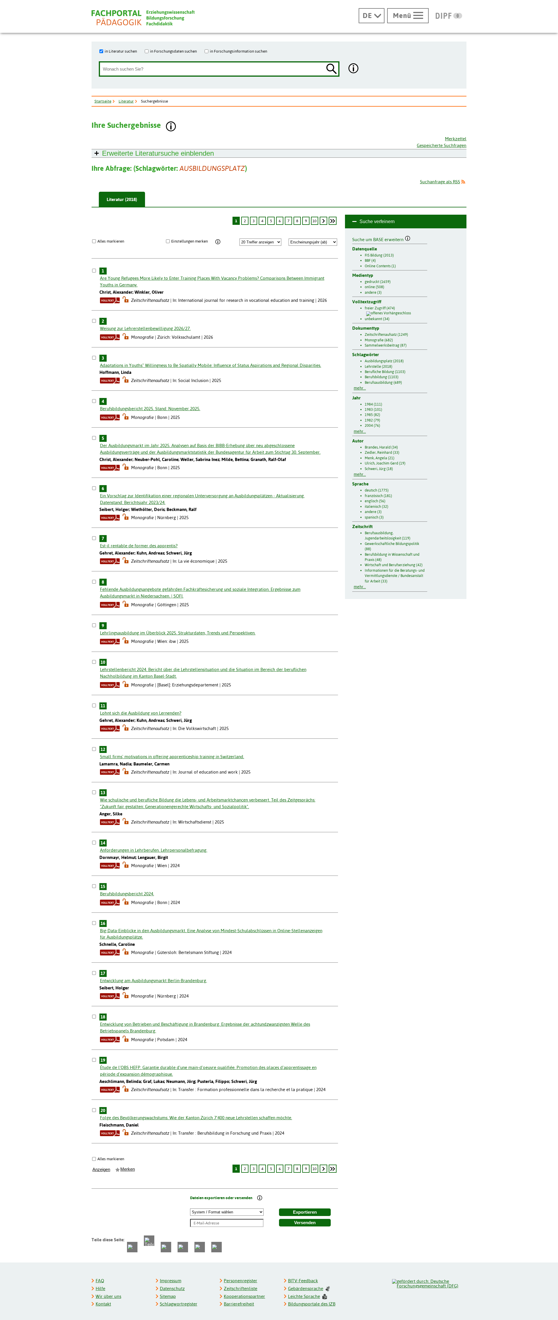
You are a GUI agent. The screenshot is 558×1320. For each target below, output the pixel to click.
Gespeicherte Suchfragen (441, 145)
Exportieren (305, 1212)
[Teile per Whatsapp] (166, 1247)
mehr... (360, 388)
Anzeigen (101, 1169)
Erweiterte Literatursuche (158, 153)
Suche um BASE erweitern (378, 239)
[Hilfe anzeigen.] (354, 69)
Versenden (305, 1222)
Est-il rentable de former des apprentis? (139, 545)
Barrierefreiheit (239, 1303)
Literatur (126, 101)
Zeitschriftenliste (240, 1288)
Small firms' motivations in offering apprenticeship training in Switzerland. (172, 756)
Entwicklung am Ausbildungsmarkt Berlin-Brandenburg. (153, 980)
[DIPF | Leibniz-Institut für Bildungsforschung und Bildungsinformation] (448, 16)
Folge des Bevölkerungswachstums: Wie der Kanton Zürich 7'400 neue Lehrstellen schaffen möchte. (196, 1117)
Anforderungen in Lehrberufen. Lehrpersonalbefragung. (153, 850)
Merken (127, 1169)
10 (314, 220)
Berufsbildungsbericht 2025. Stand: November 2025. (150, 408)
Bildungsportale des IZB (311, 1303)
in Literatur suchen (121, 51)
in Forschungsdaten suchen (173, 51)
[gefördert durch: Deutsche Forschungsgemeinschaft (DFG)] (428, 1283)
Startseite (102, 101)
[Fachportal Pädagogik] (143, 18)
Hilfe (100, 1288)
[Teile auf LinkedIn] (183, 1247)
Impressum (170, 1280)
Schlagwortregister (178, 1303)
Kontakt (103, 1303)
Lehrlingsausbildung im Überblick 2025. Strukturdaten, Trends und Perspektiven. (177, 632)
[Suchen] (331, 69)
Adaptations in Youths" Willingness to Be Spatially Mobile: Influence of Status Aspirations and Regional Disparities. (210, 365)
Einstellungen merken (189, 241)
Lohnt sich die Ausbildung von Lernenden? (140, 713)
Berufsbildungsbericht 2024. (127, 893)
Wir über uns (108, 1296)
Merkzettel (455, 138)
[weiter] (323, 221)
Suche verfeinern (377, 221)
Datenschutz (172, 1288)
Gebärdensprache (305, 1288)
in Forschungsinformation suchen (238, 51)
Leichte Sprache (304, 1296)
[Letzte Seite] (333, 221)
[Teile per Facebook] (132, 1247)
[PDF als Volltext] (109, 300)
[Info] (218, 242)
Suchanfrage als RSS (440, 181)
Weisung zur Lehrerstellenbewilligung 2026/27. (145, 328)
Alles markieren (110, 241)
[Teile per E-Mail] (199, 1247)
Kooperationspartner (244, 1296)
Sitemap (168, 1296)
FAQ (100, 1280)
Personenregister (240, 1280)
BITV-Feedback (303, 1280)
